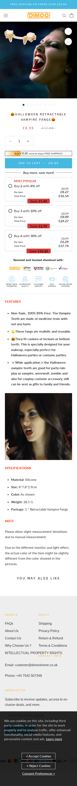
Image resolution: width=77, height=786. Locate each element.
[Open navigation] (6, 15)
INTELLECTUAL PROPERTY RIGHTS (22, 653)
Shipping (45, 623)
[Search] (64, 15)
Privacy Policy (49, 631)
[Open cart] (71, 15)
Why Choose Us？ (18, 645)
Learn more (54, 739)
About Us (11, 631)
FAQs (9, 623)
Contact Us (13, 638)
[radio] (38, 191)
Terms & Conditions (53, 645)
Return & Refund (51, 638)
